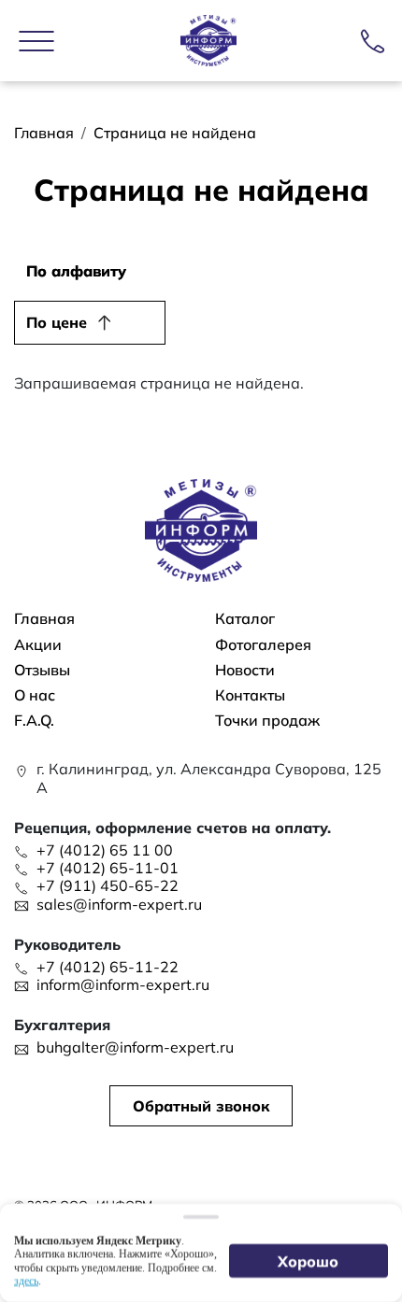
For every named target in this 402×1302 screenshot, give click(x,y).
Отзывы (42, 670)
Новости (245, 670)
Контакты (250, 695)
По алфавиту (76, 271)
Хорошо (309, 1261)
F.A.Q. (34, 720)
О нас (34, 695)
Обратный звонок (201, 1106)
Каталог (245, 619)
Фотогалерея (263, 645)
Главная (44, 132)
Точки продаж (267, 720)
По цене (56, 322)
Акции (38, 645)
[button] (36, 41)
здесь (26, 1281)
